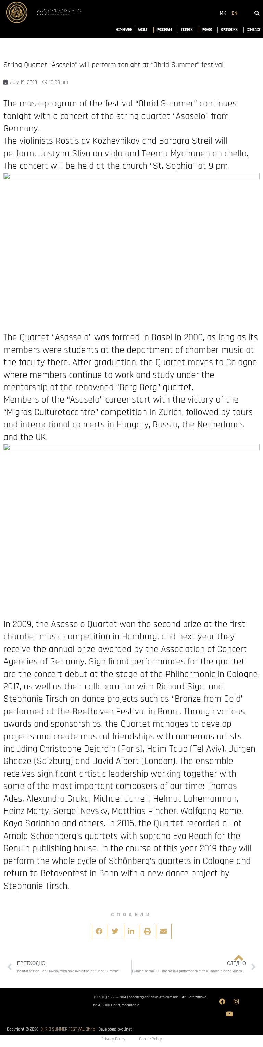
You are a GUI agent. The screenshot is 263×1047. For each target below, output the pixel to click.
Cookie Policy (150, 1039)
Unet (128, 1029)
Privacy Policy (113, 1039)
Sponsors (229, 30)
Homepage (124, 30)
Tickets (186, 30)
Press (207, 30)
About (143, 30)
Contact (253, 30)
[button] (99, 931)
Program (163, 30)
